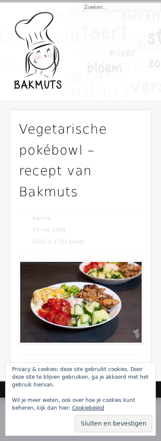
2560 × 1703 (49, 242)
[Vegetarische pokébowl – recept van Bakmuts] (80, 302)
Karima (41, 218)
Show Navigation (130, 78)
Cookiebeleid (88, 408)
